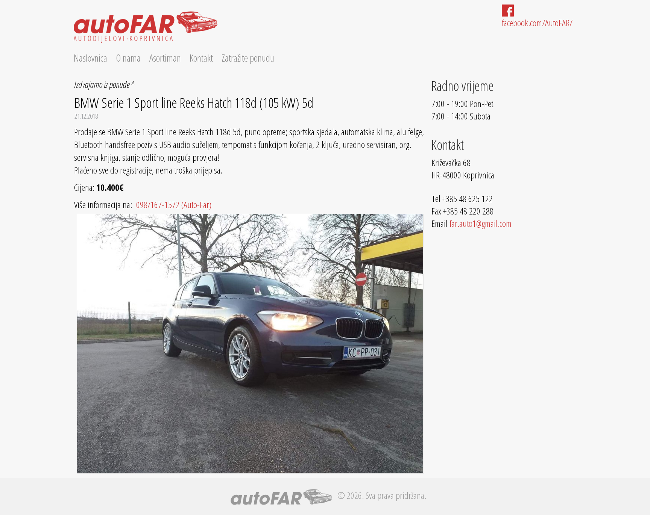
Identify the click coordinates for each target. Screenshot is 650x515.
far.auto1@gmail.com (481, 223)
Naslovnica (90, 58)
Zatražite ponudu (248, 58)
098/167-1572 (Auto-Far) (172, 204)
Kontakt (201, 58)
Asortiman (165, 58)
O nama (128, 58)
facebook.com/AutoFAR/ (537, 23)
